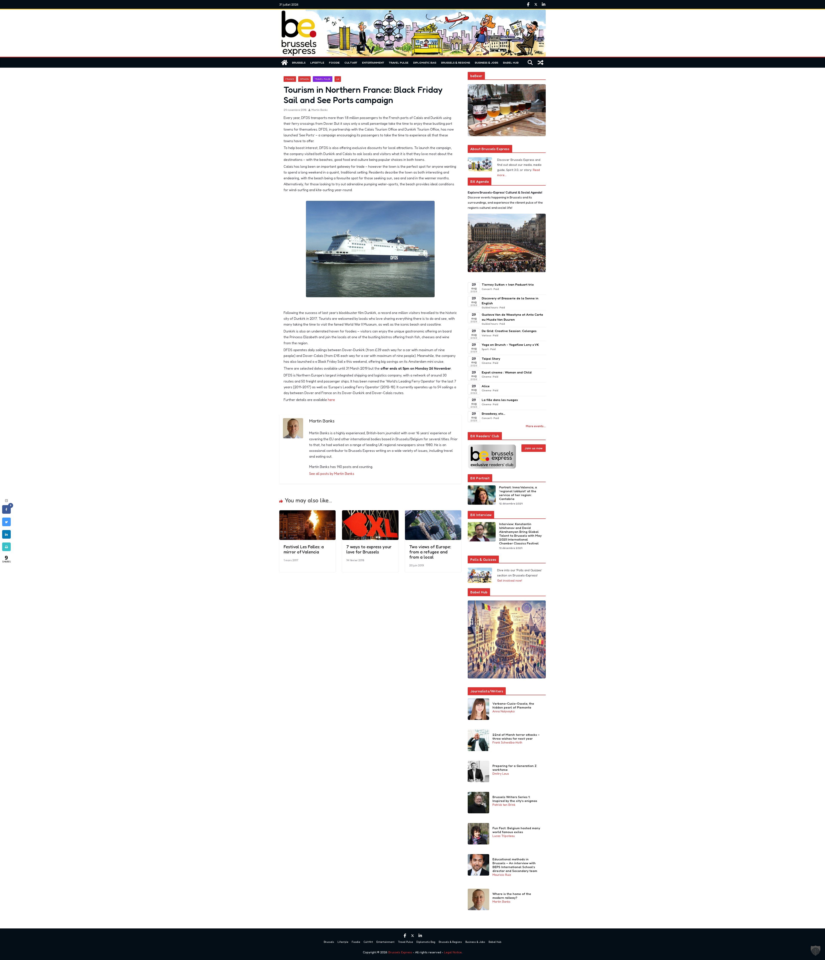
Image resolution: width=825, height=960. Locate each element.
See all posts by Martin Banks (331, 473)
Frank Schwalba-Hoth (507, 742)
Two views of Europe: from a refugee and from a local (430, 552)
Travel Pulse (398, 62)
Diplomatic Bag (424, 62)
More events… (536, 426)
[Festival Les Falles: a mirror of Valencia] (307, 513)
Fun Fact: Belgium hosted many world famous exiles (516, 830)
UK (337, 79)
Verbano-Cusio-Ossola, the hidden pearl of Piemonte (513, 705)
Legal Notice (453, 952)
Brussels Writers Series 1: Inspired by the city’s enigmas (514, 799)
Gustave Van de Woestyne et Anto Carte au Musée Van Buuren (512, 317)
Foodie (334, 62)
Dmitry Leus (500, 773)
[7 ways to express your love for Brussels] (370, 513)
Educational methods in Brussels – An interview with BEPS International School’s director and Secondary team (514, 865)
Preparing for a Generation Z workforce (514, 768)
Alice (486, 386)
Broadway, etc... (493, 413)
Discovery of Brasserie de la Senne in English (510, 300)
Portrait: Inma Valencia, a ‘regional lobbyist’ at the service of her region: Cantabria (518, 493)
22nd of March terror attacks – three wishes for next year (516, 737)
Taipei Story (491, 359)
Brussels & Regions (455, 62)
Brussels (299, 62)
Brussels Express (400, 952)
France (289, 79)
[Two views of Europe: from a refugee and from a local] (433, 513)
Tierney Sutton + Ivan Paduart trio (508, 284)
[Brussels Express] (284, 62)
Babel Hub (511, 62)
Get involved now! (509, 580)
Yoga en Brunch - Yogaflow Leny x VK (510, 345)
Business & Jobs (486, 62)
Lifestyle (317, 62)
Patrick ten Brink (503, 804)
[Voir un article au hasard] (540, 62)
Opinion (304, 79)
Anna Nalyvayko (503, 711)
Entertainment (373, 62)
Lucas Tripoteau (503, 836)
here (331, 400)
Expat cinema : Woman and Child (507, 372)
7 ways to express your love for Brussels (368, 549)
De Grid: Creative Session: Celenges (509, 331)
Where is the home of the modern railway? (511, 896)
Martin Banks (320, 109)
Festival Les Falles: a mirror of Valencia (304, 549)
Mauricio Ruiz (501, 874)
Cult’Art (350, 62)
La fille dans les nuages (500, 400)
